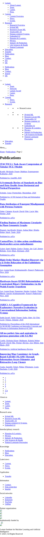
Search (7, 74)
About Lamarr (15, 5)
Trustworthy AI (16, 32)
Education (9, 49)
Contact (8, 58)
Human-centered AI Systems (16, 423)
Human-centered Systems (20, 34)
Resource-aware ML (18, 30)
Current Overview (17, 16)
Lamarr (8, 3)
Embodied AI (15, 36)
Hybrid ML (14, 27)
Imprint (8, 489)
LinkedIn (8, 497)
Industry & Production (19, 43)
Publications (9, 54)
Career (12, 10)
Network (13, 89)
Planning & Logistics (18, 38)
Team (12, 7)
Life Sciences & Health (19, 45)
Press (12, 12)
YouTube (8, 502)
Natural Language (17, 47)
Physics (13, 41)
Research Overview (17, 25)
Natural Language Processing (31, 138)
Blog (7, 56)
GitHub (8, 504)
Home (2, 152)
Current (8, 14)
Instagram (8, 500)
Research (8, 23)
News (12, 18)
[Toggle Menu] (1, 80)
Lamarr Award (15, 91)
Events (13, 21)
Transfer (8, 52)
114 (6, 391)
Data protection (11, 487)
